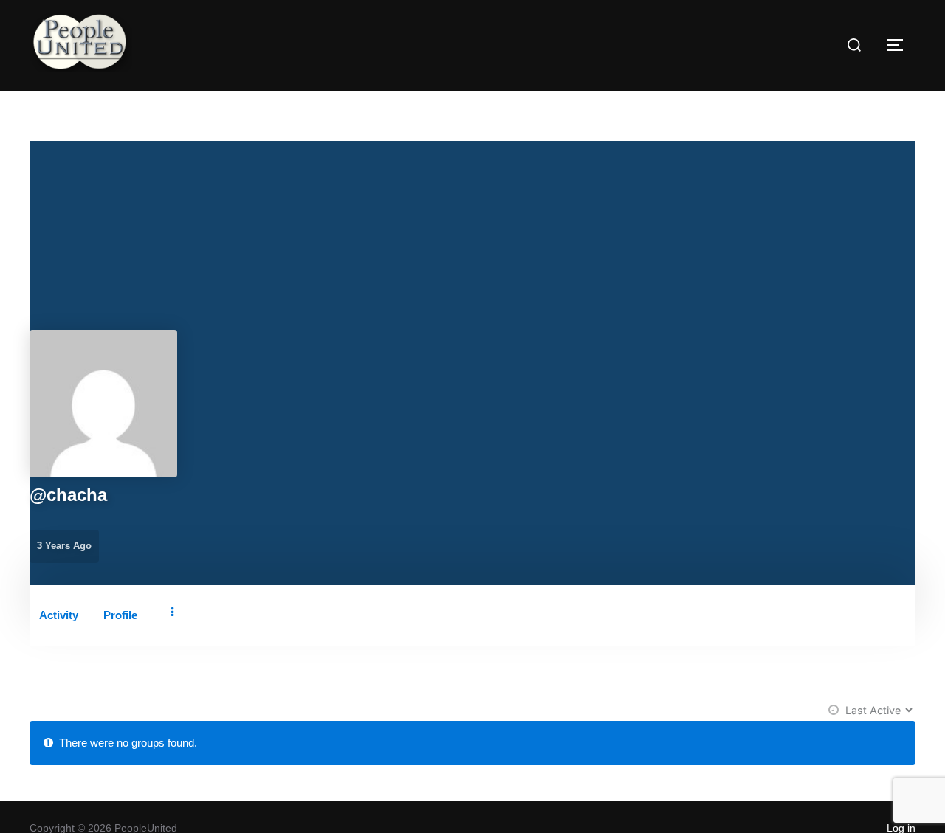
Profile (120, 615)
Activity (58, 615)
